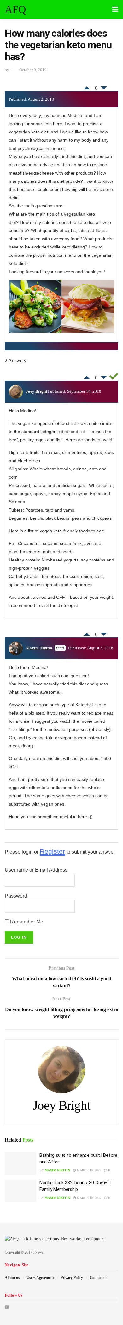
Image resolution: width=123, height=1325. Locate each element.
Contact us (98, 1277)
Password (16, 896)
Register (52, 851)
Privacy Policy (72, 1277)
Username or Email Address (36, 870)
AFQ (15, 9)
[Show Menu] (115, 9)
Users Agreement (40, 1277)
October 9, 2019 (33, 69)
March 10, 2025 (88, 1170)
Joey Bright (36, 391)
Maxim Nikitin (39, 648)
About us (12, 1277)
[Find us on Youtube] (7, 1307)
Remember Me (26, 921)
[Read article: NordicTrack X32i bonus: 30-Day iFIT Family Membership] (20, 1191)
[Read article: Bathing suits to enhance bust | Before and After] (20, 1163)
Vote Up (87, 86)
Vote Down (104, 89)
